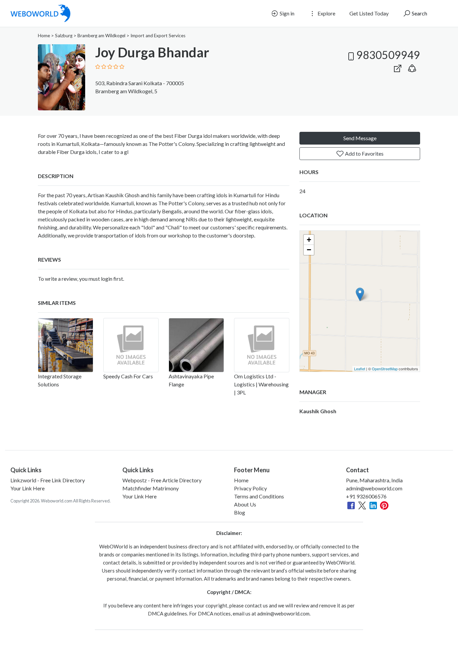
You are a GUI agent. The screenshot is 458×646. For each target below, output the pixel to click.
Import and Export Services (157, 35)
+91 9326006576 (366, 496)
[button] (412, 67)
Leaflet (359, 368)
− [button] (309, 250)
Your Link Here (27, 488)
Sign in (286, 13)
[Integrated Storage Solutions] (65, 345)
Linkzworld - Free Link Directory (47, 480)
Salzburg (63, 35)
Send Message (360, 138)
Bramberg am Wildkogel (101, 35)
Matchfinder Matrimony (150, 488)
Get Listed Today (369, 13)
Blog (239, 512)
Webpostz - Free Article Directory (162, 480)
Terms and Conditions (259, 496)
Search (419, 13)
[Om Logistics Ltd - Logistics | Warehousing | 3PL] (261, 345)
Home (44, 35)
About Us (245, 504)
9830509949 (388, 54)
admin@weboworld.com (374, 488)
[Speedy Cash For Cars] (131, 345)
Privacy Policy (250, 488)
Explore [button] (326, 13)
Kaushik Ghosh (317, 411)
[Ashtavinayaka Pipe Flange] (196, 345)
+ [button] (309, 239)
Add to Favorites (364, 153)
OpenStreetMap (385, 368)
